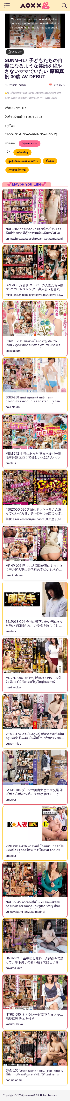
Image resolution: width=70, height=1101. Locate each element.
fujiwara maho (29, 143)
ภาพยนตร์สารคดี (17, 170)
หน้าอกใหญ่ (22, 152)
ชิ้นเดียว (50, 161)
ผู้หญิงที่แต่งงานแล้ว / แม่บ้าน (23, 161)
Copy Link (16, 51)
